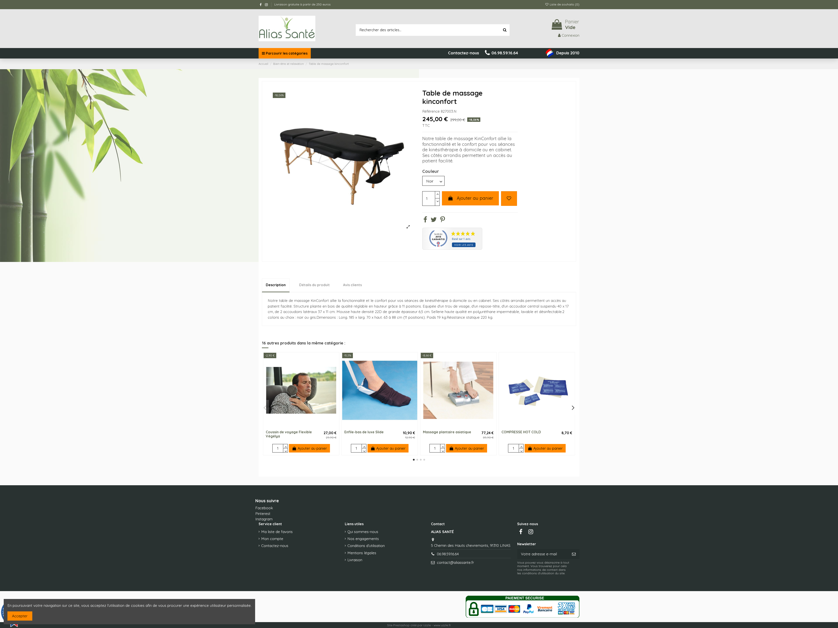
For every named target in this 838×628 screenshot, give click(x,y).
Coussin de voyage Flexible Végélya (289, 434)
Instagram (264, 519)
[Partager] (425, 220)
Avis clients (352, 285)
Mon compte (272, 538)
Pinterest (262, 513)
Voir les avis (463, 244)
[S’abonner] (573, 554)
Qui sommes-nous (362, 531)
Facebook (264, 508)
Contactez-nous (274, 545)
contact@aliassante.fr (455, 562)
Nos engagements (363, 538)
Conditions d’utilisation (366, 545)
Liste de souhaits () (564, 4)
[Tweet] (434, 220)
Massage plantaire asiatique (447, 432)
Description (276, 285)
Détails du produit (314, 285)
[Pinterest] (442, 220)
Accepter (19, 616)
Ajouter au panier (475, 198)
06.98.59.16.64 (448, 554)
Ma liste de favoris (277, 531)
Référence (431, 111)
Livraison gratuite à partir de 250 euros (302, 4)
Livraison (354, 559)
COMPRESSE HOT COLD (521, 432)
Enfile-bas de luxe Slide (364, 432)
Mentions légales (361, 553)
